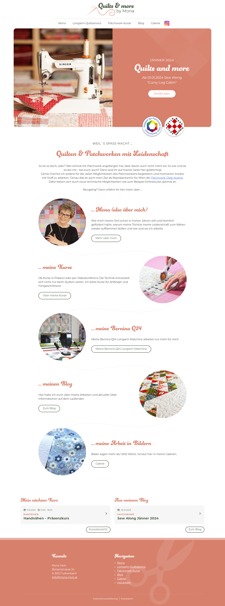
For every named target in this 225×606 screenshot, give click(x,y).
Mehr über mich (106, 238)
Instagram (166, 23)
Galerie (155, 23)
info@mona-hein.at (64, 577)
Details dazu (162, 93)
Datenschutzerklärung (105, 599)
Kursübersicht (98, 529)
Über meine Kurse (55, 295)
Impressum (127, 599)
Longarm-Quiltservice (87, 23)
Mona (62, 23)
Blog (141, 23)
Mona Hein (112, 9)
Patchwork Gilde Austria (167, 178)
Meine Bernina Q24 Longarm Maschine (121, 349)
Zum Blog (49, 408)
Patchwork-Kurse (119, 23)
